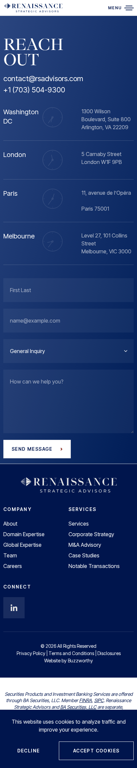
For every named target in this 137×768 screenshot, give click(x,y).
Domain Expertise (24, 534)
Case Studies (83, 555)
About (10, 523)
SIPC (99, 700)
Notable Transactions (94, 566)
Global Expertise (22, 544)
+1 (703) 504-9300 (34, 89)
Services (78, 523)
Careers (12, 566)
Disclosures (109, 653)
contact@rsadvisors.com (43, 78)
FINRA (85, 700)
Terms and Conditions (71, 653)
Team (10, 555)
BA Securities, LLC (78, 707)
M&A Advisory (84, 544)
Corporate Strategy (91, 534)
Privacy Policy (31, 653)
